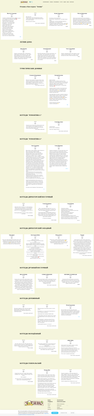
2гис (20, 36)
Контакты (49, 409)
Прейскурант (59, 405)
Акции (49, 405)
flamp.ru (67, 168)
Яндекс (67, 26)
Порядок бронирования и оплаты (59, 408)
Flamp (79, 316)
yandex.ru (78, 220)
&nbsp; (67, 405)
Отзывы (49, 407)
